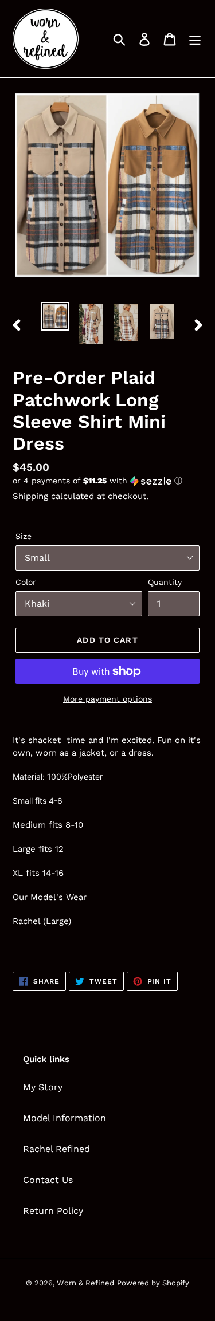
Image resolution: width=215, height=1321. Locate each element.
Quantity (165, 582)
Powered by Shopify (153, 1283)
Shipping (30, 496)
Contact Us (48, 1179)
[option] (55, 316)
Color (25, 582)
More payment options (107, 698)
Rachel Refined (56, 1148)
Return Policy (53, 1210)
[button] (107, 480)
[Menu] (195, 39)
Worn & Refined (85, 1283)
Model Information (64, 1117)
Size (23, 536)
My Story (42, 1087)
